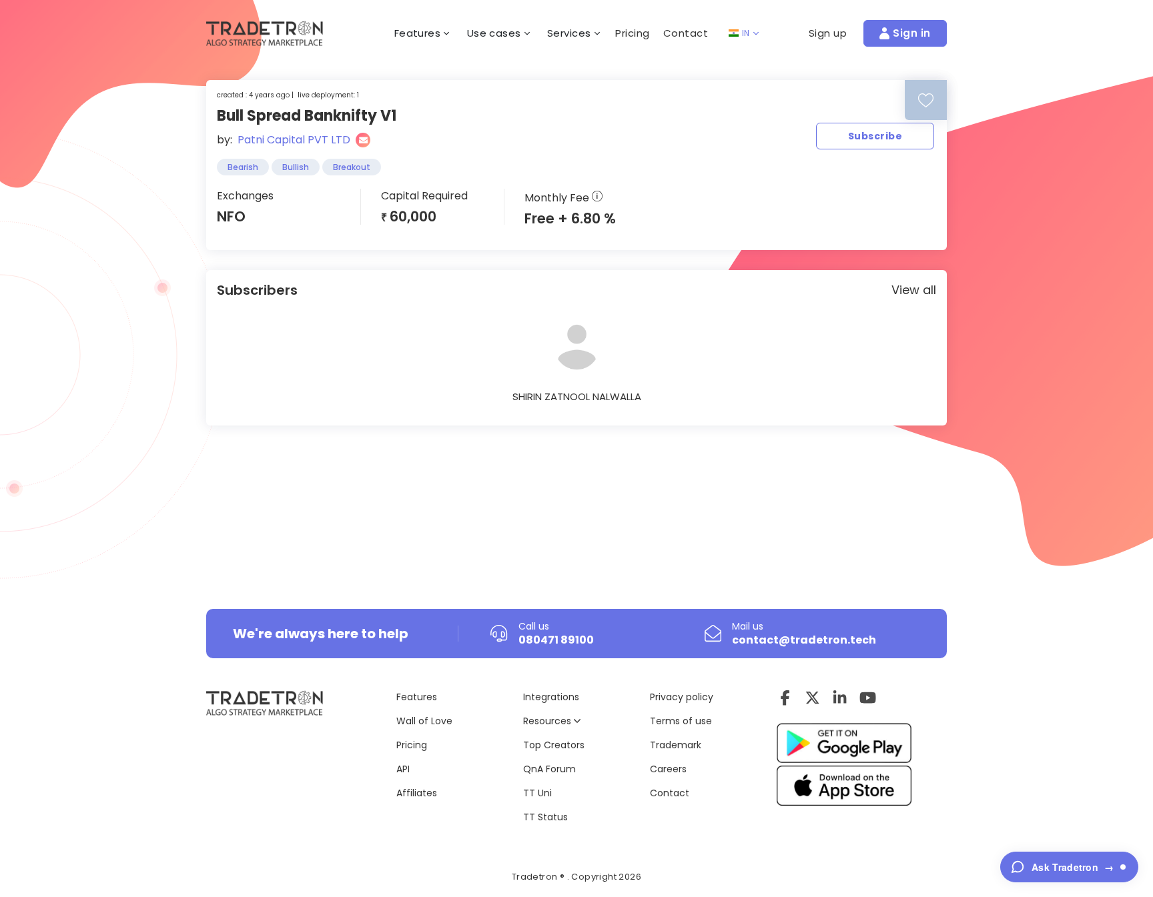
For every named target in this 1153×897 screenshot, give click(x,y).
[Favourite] (925, 100)
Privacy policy (681, 697)
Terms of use (681, 721)
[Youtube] (867, 697)
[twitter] (812, 697)
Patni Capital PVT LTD (294, 139)
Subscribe (875, 136)
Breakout (351, 167)
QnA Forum (549, 769)
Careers (668, 769)
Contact (686, 33)
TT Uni (537, 793)
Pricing (632, 33)
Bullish (295, 167)
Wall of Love (424, 721)
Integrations (551, 697)
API (403, 769)
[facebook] (785, 697)
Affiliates (416, 793)
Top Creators (554, 745)
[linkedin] (839, 697)
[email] (363, 140)
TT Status (545, 817)
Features (416, 697)
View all (913, 289)
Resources (548, 721)
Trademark (675, 745)
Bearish (243, 167)
